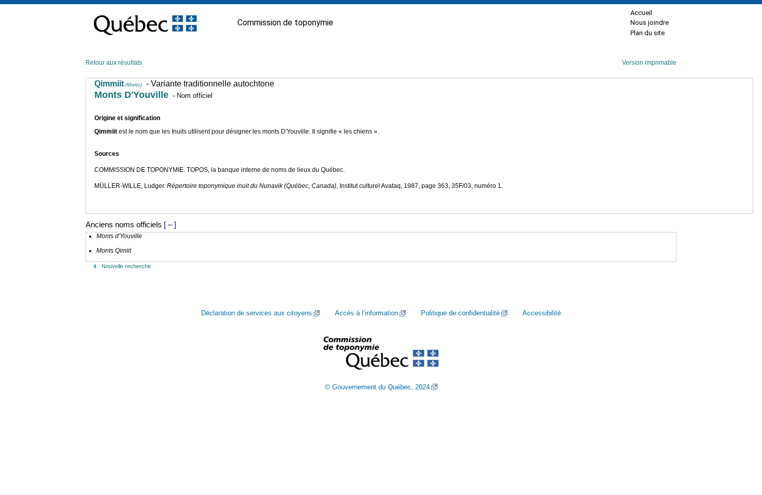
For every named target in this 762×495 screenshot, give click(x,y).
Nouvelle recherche (126, 266)
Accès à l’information (366, 313)
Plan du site (647, 33)
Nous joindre (649, 22)
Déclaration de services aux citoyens (256, 313)
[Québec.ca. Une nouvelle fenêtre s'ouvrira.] (145, 22)
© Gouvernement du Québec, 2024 (377, 387)
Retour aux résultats (114, 62)
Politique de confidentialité (460, 313)
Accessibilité (542, 313)
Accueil (641, 13)
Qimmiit (118, 83)
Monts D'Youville (131, 95)
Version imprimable (649, 62)
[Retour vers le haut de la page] (736, 438)
